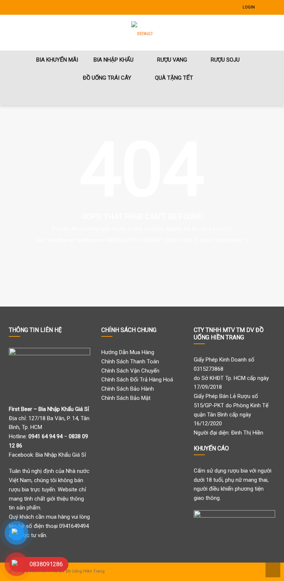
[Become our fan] (264, 7)
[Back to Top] (272, 569)
